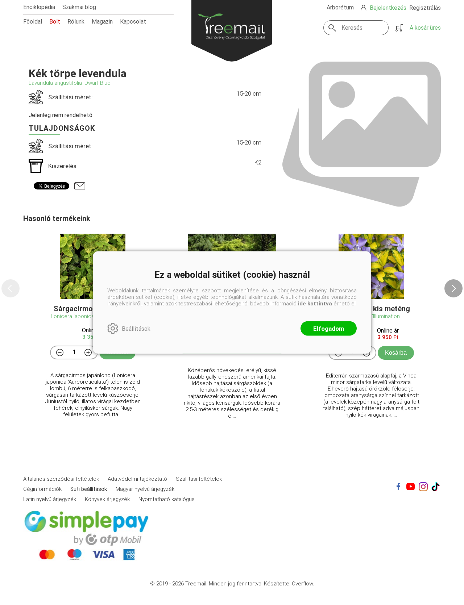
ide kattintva (315, 303)
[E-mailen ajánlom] (79, 185)
